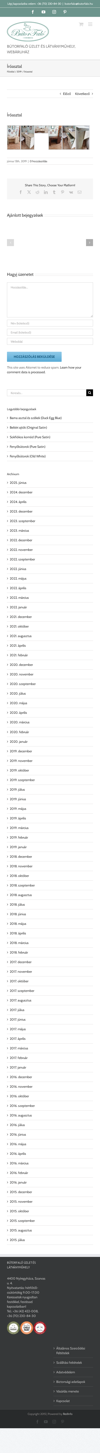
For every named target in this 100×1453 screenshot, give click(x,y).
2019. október (19, 770)
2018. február (19, 952)
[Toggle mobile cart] (81, 24)
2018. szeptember (22, 885)
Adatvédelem (65, 1372)
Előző (67, 94)
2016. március (19, 1163)
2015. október (19, 1211)
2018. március (19, 943)
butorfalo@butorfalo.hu (79, 3)
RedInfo (68, 1414)
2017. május (18, 1029)
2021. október (19, 626)
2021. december (21, 617)
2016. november (21, 1086)
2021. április (18, 645)
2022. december (21, 540)
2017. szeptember (22, 991)
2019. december (21, 751)
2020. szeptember (23, 684)
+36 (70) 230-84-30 (49, 3)
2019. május (18, 809)
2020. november (21, 674)
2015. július (17, 1240)
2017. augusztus (20, 1000)
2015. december (21, 1192)
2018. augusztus (21, 895)
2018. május (18, 924)
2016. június (18, 1134)
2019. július (17, 789)
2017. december (20, 962)
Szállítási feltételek (69, 1362)
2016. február (19, 1173)
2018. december (21, 856)
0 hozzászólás (38, 161)
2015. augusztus (21, 1230)
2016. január (18, 1182)
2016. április (18, 1154)
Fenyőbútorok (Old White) (28, 456)
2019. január (18, 847)
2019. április (18, 818)
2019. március (19, 828)
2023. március (19, 530)
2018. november (21, 866)
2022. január (18, 607)
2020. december (21, 665)
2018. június (18, 914)
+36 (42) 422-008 (25, 1311)
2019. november (21, 761)
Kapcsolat (63, 1401)
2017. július (17, 1010)
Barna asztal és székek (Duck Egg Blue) (36, 418)
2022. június (18, 569)
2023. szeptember (22, 521)
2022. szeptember (22, 559)
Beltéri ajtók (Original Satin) (28, 427)
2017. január (18, 1067)
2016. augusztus (21, 1115)
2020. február (19, 732)
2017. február (18, 1058)
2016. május (18, 1144)
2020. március (20, 722)
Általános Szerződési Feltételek (70, 1350)
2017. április (18, 1039)
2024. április (18, 502)
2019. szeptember (22, 780)
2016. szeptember (22, 1106)
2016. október (19, 1096)
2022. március (19, 598)
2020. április (18, 712)
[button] (10, 242)
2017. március (19, 1048)
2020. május (18, 703)
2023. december (21, 511)
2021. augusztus (21, 636)
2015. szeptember (22, 1221)
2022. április (18, 588)
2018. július (17, 904)
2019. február (19, 837)
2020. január (18, 741)
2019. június (18, 799)
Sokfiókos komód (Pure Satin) (30, 437)
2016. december (21, 1077)
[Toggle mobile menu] (90, 24)
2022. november (21, 550)
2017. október (19, 981)
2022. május (18, 578)
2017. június (18, 1019)
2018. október (19, 876)
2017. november (21, 971)
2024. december (21, 492)
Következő (82, 94)
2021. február (19, 655)
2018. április (18, 933)
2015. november (21, 1201)
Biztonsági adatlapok (70, 1382)
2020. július (18, 693)
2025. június (18, 483)
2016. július (17, 1125)
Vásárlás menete (67, 1391)
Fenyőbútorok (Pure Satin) (27, 447)
